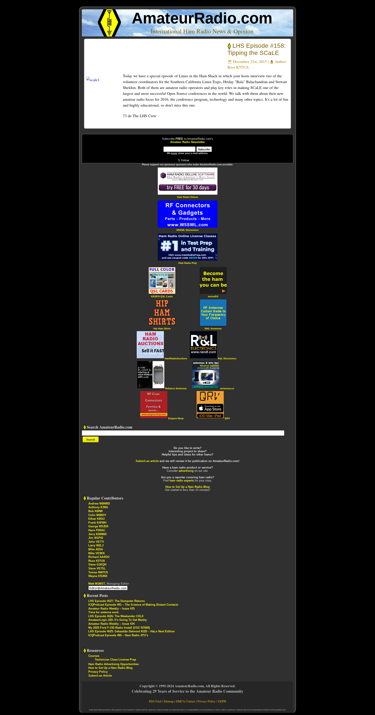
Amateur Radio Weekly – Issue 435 (111, 608)
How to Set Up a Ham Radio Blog (187, 486)
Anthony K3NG (98, 507)
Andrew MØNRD (99, 503)
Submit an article (147, 461)
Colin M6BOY (97, 515)
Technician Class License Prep (115, 659)
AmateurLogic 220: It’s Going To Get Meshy (117, 619)
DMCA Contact (185, 701)
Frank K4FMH (97, 522)
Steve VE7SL (97, 568)
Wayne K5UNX (97, 576)
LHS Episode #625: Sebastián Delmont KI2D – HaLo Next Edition (131, 631)
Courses (93, 655)
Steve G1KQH (97, 564)
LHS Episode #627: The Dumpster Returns (116, 601)
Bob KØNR (95, 511)
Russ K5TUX (238, 67)
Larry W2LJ (96, 545)
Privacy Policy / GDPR (211, 701)
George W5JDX (98, 526)
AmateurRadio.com (202, 18)
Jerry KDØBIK (97, 534)
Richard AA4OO (98, 557)
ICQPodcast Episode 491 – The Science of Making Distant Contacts (133, 604)
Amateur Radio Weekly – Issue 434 (111, 623)
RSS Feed (155, 701)
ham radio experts (181, 480)
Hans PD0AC (96, 530)
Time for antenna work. (103, 612)
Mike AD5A (95, 549)
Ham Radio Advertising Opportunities (113, 664)
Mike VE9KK (96, 553)
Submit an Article (100, 675)
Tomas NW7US (98, 572)
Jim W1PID (95, 537)
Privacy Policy (98, 671)
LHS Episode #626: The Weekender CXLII (115, 616)
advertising (186, 470)
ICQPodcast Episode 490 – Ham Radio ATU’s (118, 635)
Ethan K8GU (96, 518)
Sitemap (169, 701)
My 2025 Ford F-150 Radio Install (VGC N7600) (119, 627)
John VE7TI (96, 541)
